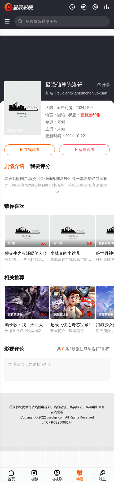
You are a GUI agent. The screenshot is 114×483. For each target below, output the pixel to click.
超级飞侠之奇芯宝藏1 (70, 324)
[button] (17, 166)
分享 (103, 84)
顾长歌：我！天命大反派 (28, 324)
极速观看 (84, 149)
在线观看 (29, 149)
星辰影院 (15, 407)
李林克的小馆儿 (65, 253)
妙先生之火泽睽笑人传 (26, 253)
